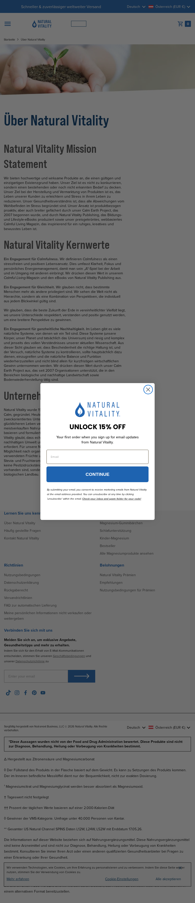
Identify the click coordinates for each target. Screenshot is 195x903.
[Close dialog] (148, 389)
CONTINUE (97, 474)
